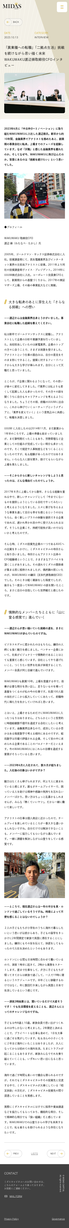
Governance (58, 1219)
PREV (16, 1153)
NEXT (53, 1153)
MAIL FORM (16, 1196)
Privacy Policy (11, 1219)
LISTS (34, 1153)
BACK (16, 22)
